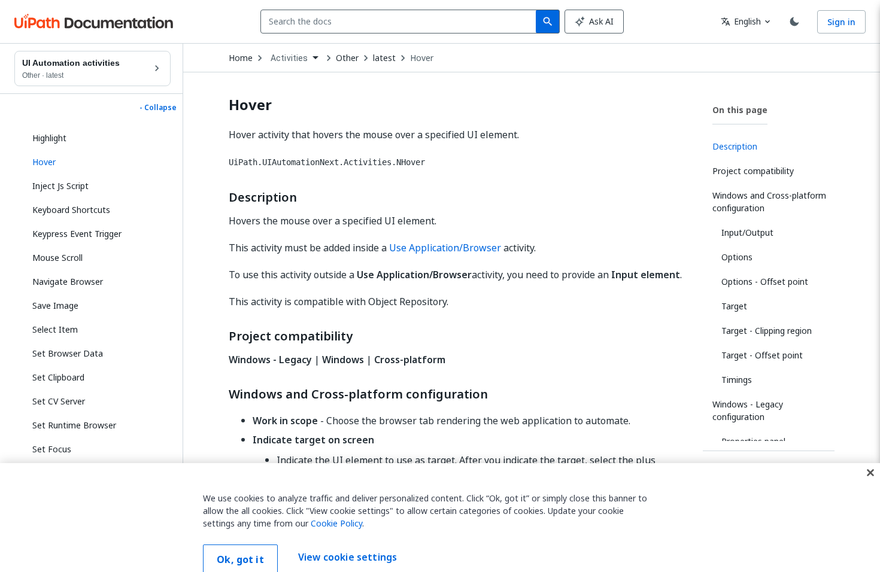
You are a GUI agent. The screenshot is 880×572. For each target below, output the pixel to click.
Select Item (55, 329)
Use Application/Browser (445, 248)
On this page (739, 110)
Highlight (49, 138)
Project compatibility (291, 336)
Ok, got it (240, 544)
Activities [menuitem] (289, 58)
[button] (97, 162)
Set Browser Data (67, 353)
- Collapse (158, 107)
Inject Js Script (60, 185)
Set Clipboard (58, 377)
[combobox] (401, 21)
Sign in (841, 22)
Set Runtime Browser (74, 425)
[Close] (870, 457)
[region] (440, 510)
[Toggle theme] (794, 21)
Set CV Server (58, 401)
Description (263, 197)
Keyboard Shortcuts (71, 209)
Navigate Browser (67, 281)
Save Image (55, 305)
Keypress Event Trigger (77, 233)
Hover (421, 58)
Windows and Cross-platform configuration (358, 394)
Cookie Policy (336, 507)
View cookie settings (347, 542)
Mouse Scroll (57, 257)
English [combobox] (741, 21)
